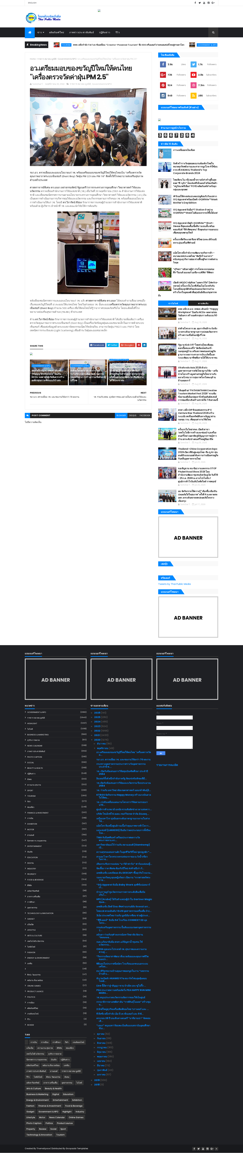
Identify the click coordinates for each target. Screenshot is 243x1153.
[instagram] (208, 3)
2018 (97, 1084)
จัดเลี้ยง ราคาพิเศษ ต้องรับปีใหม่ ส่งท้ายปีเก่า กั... (120, 868)
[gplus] (213, 3)
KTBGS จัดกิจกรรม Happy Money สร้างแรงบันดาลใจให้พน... (123, 796)
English (32, 3)
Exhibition (32, 824)
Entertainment (34, 846)
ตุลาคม (101, 1034)
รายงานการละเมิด (167, 765)
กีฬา (29, 801)
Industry (31, 868)
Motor (30, 829)
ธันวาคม (101, 743)
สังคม (29, 779)
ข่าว (39, 32)
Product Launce (35, 991)
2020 (97, 739)
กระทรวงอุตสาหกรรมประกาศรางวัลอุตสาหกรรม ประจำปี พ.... (121, 765)
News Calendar (34, 745)
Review (30, 1025)
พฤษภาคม (102, 1056)
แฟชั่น (29, 963)
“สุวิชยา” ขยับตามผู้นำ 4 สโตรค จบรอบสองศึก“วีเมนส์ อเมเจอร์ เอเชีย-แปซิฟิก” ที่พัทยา (193, 270)
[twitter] (200, 3)
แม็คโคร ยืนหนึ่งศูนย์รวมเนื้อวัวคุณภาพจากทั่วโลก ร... (123, 825)
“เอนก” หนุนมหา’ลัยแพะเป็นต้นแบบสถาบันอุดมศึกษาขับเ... (123, 1027)
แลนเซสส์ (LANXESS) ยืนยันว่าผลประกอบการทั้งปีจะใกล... (123, 832)
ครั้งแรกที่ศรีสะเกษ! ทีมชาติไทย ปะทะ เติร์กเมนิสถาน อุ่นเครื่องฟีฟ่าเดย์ (195, 241)
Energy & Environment (38, 958)
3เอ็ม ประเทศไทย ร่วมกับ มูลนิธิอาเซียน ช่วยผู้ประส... (123, 915)
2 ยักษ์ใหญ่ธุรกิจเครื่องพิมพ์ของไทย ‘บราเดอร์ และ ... (122, 1009)
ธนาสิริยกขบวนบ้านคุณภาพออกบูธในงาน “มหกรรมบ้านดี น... (122, 972)
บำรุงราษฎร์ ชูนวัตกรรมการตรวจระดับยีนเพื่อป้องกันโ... (120, 893)
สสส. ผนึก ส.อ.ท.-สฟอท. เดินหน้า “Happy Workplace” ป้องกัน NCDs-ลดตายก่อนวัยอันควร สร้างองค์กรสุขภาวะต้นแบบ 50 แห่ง (48, 375)
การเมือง (30, 1002)
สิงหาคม (101, 1043)
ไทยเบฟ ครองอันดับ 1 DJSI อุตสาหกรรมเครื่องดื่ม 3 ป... (123, 911)
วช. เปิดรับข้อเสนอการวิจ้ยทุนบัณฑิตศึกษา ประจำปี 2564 (122, 773)
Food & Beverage (35, 879)
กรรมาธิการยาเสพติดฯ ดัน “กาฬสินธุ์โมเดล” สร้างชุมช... (123, 1003)
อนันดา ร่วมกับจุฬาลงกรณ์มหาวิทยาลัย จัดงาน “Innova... (119, 936)
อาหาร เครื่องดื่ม (33, 896)
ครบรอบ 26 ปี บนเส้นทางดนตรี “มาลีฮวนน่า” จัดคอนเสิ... (123, 1020)
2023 (97, 726)
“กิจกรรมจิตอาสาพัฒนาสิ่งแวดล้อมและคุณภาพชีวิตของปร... (122, 958)
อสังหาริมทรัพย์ (33, 891)
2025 (97, 717)
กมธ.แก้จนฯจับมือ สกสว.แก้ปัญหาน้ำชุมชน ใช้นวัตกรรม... (119, 943)
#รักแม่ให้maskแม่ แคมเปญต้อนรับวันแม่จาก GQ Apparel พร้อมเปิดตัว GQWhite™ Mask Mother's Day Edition (195, 199)
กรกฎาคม (102, 1047)
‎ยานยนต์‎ (30, 835)
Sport (30, 790)
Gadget (31, 919)
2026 (97, 712)
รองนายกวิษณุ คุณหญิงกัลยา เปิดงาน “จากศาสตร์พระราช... (123, 879)
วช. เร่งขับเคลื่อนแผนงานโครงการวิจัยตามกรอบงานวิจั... (122, 803)
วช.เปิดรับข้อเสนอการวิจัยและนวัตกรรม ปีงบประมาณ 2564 (123, 784)
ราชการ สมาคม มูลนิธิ (46, 58)
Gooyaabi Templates (77, 1148)
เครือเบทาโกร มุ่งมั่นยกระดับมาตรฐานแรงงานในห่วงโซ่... (123, 820)
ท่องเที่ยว (30, 807)
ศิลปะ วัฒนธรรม (33, 974)
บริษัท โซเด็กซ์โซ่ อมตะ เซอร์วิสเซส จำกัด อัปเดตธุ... (122, 813)
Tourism (31, 796)
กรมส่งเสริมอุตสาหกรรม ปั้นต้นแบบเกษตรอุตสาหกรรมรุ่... (123, 929)
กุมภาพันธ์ (102, 1070)
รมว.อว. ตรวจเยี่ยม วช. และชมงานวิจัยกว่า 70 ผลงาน (123, 759)
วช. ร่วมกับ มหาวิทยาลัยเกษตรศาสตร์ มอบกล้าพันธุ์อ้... (123, 790)
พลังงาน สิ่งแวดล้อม (35, 980)
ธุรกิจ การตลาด (33, 740)
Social (30, 762)
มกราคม (101, 1074)
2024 (97, 721)
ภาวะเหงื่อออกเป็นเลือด (184, 150)
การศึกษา (31, 902)
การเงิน (30, 818)
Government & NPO (179, 45)
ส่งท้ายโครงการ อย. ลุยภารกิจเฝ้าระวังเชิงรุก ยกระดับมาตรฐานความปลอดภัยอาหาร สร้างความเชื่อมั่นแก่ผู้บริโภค (88, 375)
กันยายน (101, 1038)
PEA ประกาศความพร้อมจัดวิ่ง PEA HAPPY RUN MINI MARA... (123, 991)
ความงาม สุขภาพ (34, 785)
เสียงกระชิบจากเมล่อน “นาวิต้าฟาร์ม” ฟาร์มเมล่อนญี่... (124, 864)
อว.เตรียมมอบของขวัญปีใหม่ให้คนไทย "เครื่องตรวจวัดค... (123, 754)
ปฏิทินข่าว (104, 32)
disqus (132, 415)
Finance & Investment (37, 813)
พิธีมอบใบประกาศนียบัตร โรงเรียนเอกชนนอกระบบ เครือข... (122, 965)
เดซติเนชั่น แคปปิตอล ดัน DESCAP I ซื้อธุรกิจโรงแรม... (124, 872)
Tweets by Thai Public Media (174, 584)
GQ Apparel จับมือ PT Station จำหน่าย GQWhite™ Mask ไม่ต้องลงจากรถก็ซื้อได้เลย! (195, 211)
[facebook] (195, 3)
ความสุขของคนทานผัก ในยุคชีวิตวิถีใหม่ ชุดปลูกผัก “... (123, 852)
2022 (97, 730)
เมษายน (101, 1061)
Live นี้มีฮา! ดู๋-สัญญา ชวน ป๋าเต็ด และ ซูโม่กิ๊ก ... (121, 985)
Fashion (31, 952)
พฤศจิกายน (103, 748)
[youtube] (204, 3)
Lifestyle (31, 930)
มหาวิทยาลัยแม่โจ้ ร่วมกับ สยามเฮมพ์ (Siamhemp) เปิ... (123, 846)
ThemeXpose (43, 1148)
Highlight (32, 723)
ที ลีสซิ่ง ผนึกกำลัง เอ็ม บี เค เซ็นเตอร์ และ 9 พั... (119, 1013)
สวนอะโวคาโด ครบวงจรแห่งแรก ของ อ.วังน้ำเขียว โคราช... (122, 858)
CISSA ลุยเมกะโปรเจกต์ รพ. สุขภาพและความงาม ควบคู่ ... (121, 950)
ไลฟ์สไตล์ (31, 946)
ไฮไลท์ (30, 729)
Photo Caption (34, 757)
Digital (30, 863)
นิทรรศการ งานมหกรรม (36, 840)
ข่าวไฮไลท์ (173, 303)
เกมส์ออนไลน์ (33, 1013)
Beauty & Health (35, 768)
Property (31, 874)
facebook (145, 415)
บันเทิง (29, 852)
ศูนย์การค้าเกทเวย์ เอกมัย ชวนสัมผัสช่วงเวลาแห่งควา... (124, 809)
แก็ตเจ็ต (30, 924)
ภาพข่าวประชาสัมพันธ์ (81, 32)
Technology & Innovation (40, 913)
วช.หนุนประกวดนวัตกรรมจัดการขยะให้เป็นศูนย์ (120, 997)
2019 (97, 1080)
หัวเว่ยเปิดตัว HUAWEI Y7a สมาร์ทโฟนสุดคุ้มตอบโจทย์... (121, 980)
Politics (31, 997)
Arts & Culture (34, 935)
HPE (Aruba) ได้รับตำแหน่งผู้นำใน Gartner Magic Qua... (124, 901)
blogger (121, 415)
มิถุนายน (101, 1052)
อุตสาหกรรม (32, 907)
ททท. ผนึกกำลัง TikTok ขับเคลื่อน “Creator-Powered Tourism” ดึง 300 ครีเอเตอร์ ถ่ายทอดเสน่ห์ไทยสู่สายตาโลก (100, 44)
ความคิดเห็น (203, 303)
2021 (97, 735)
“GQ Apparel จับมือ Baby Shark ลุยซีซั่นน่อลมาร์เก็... (123, 886)
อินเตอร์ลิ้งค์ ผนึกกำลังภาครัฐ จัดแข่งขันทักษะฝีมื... (121, 778)
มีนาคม (101, 1065)
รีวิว (118, 32)
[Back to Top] (216, 1149)
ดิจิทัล (29, 885)
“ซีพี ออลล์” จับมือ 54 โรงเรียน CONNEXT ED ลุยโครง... (121, 921)
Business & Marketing (38, 734)
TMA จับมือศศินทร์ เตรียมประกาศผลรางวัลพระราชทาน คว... (118, 839)
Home (33, 58)
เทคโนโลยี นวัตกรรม (35, 941)
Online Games (34, 985)
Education (32, 857)
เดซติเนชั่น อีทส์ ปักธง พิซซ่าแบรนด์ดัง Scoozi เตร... (123, 906)
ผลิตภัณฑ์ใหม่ (56, 32)
